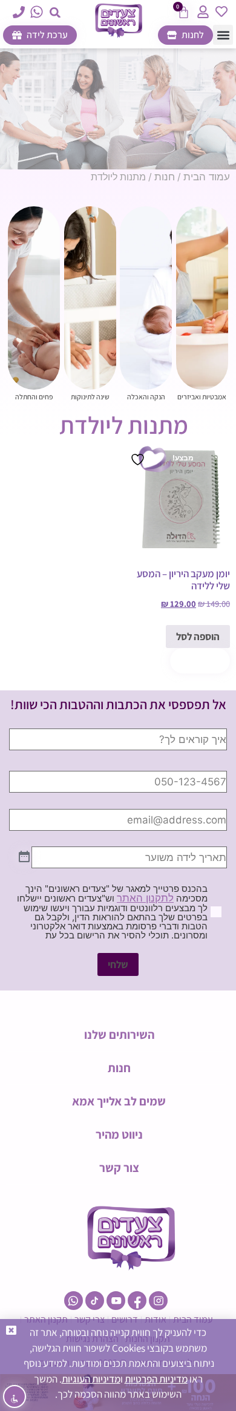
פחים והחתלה (34, 396)
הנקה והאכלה (146, 396)
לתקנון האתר (145, 898)
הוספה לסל (198, 636)
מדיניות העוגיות (91, 1379)
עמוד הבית (206, 177)
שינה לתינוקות (90, 396)
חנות (164, 177)
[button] (55, 12)
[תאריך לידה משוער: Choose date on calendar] (24, 857)
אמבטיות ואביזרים (201, 396)
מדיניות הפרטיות (156, 1379)
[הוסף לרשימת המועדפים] (139, 459)
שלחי (118, 964)
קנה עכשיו (200, 660)
